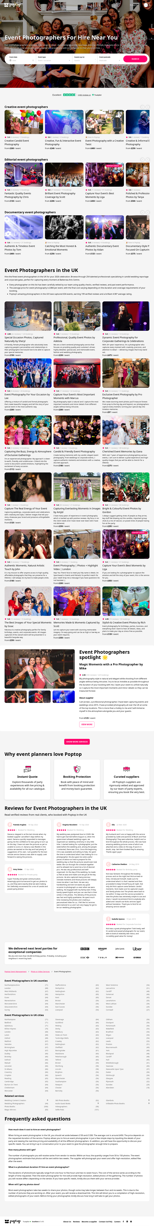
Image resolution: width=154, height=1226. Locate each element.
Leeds (108, 1041)
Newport (58, 1084)
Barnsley (58, 1091)
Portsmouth (110, 1026)
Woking (58, 1026)
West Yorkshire (112, 985)
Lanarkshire (111, 1000)
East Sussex (60, 1007)
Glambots (110, 1100)
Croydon (8, 1075)
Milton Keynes (10, 1029)
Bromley (8, 1056)
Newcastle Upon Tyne (114, 1069)
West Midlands (11, 991)
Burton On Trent (11, 1084)
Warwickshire (10, 1000)
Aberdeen (110, 1087)
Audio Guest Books (62, 1103)
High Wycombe (11, 1050)
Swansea (109, 1066)
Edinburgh (110, 1075)
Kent (57, 997)
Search (135, 5)
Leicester (8, 1066)
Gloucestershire (11, 1007)
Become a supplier (89, 1221)
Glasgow (109, 1078)
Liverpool (59, 1010)
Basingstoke (60, 1050)
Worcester (9, 1091)
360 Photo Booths (62, 1100)
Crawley (58, 1041)
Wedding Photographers (14, 1103)
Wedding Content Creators (15, 1100)
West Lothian (111, 1004)
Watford (8, 1041)
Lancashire (110, 988)
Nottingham (60, 991)
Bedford (8, 1022)
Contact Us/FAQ (105, 1221)
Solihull (8, 1060)
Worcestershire (11, 1004)
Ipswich (58, 1075)
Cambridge (9, 1081)
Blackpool (110, 1053)
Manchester (60, 1004)
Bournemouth (111, 1047)
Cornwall (109, 1010)
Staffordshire (60, 985)
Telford (58, 1060)
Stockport (110, 1022)
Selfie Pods (59, 1109)
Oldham (109, 1019)
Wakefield (110, 1029)
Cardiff (109, 991)
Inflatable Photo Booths (115, 1103)
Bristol (58, 1000)
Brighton (58, 1072)
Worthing (59, 1066)
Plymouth (110, 1081)
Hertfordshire (10, 994)
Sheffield (58, 1047)
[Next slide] (147, 107)
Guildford (59, 1022)
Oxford (7, 1038)
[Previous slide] (143, 107)
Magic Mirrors (10, 1109)
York (107, 1050)
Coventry (8, 1072)
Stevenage (59, 1019)
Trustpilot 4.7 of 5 (33, 1221)
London (8, 988)
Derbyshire (59, 988)
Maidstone (59, 1053)
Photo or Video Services (40, 971)
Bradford (109, 1032)
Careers (117, 1221)
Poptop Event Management (15, 971)
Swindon (8, 1044)
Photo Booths (10, 1106)
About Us (67, 1221)
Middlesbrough (112, 1063)
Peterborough (61, 1056)
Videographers (61, 1106)
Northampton (10, 1019)
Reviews (76, 1221)
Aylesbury (9, 1026)
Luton (7, 1035)
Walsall (7, 1063)
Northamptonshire (12, 985)
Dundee (109, 1007)
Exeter (108, 1072)
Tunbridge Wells (62, 1038)
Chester (58, 1087)
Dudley (7, 1053)
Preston (109, 1044)
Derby (57, 1029)
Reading (8, 1078)
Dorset (108, 997)
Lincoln (58, 1069)
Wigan (108, 1035)
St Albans (8, 1069)
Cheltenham (9, 1087)
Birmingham (10, 1047)
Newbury (59, 1032)
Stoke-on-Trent (61, 1035)
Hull (107, 1060)
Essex (7, 997)
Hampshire (59, 994)
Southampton (60, 1081)
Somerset (110, 994)
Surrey (7, 1010)
